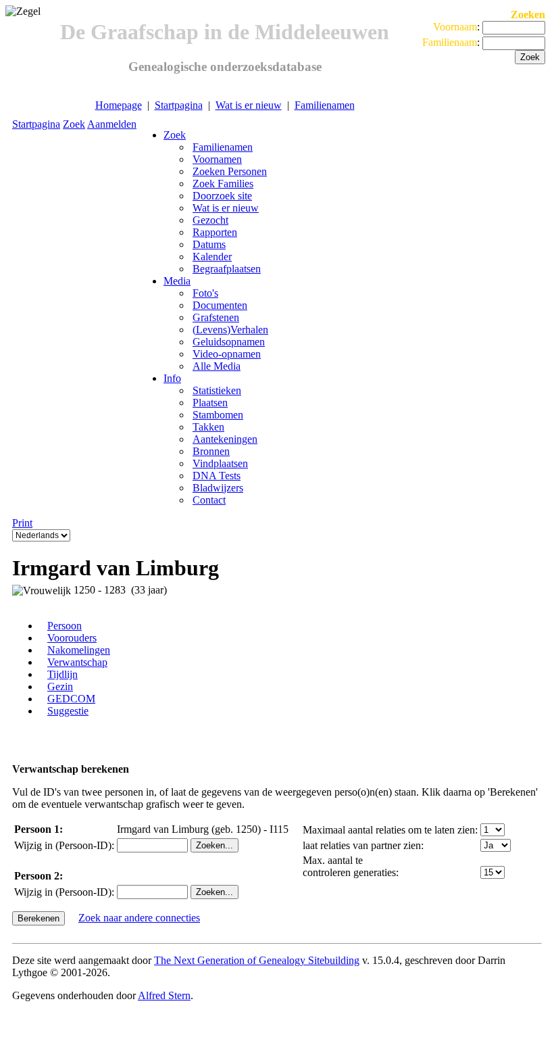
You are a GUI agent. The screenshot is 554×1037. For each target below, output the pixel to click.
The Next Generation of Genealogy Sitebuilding (256, 960)
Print (22, 523)
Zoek (74, 124)
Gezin (60, 686)
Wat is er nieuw (249, 105)
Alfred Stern (164, 995)
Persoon (64, 625)
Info (172, 378)
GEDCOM (71, 698)
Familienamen (325, 105)
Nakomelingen (78, 650)
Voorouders (72, 638)
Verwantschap (77, 662)
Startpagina (179, 105)
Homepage (118, 105)
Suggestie (68, 711)
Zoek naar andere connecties (139, 917)
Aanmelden (111, 124)
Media (177, 281)
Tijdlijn (62, 674)
